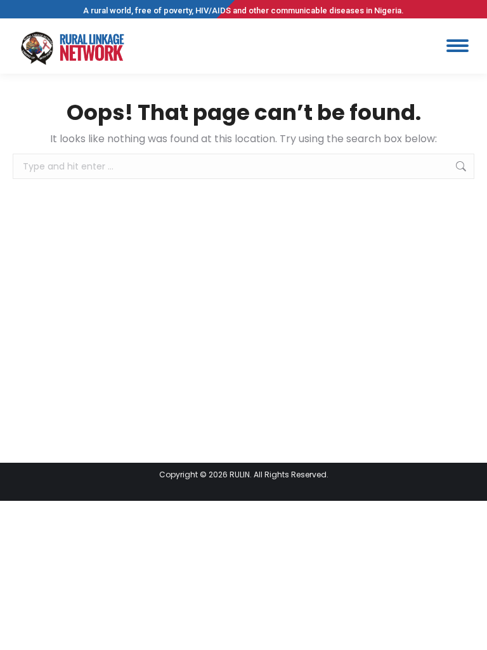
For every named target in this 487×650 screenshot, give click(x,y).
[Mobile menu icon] (457, 46)
